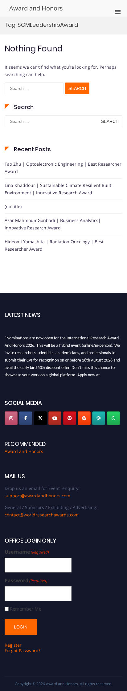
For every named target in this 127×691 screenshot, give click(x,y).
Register (13, 645)
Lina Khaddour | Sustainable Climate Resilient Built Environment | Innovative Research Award (58, 189)
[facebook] (25, 418)
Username (27, 552)
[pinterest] (69, 418)
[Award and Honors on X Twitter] (40, 418)
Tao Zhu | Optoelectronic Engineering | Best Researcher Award (63, 167)
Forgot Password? (22, 650)
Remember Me (25, 609)
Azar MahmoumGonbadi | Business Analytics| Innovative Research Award (53, 224)
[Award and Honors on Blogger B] (84, 418)
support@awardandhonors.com (37, 496)
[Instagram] (11, 418)
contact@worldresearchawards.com (42, 515)
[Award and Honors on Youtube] (54, 418)
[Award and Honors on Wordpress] (98, 418)
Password (26, 580)
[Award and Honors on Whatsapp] (113, 418)
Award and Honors (36, 8)
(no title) (13, 206)
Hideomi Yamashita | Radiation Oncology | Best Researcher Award (54, 245)
